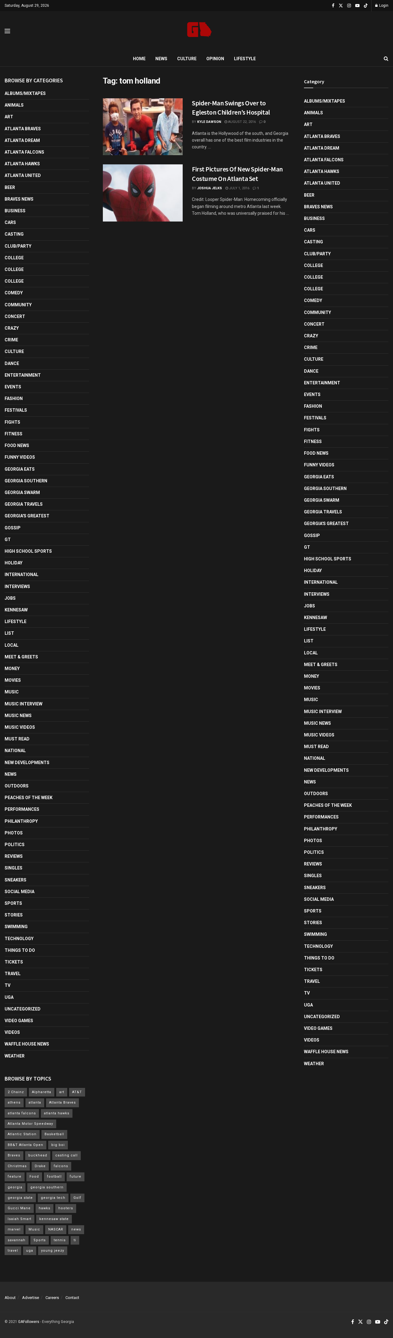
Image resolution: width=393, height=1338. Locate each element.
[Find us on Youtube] (357, 5)
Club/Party (18, 246)
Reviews (14, 856)
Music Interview (23, 703)
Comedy (14, 292)
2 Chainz (16, 1092)
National (15, 750)
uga (29, 1251)
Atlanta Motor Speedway (30, 1124)
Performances (22, 809)
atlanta (35, 1103)
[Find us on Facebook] (333, 5)
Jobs (10, 598)
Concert (15, 316)
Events (13, 386)
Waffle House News (27, 1044)
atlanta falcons (22, 1113)
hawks (44, 1208)
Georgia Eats (20, 469)
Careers (52, 1297)
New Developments (27, 762)
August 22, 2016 (241, 122)
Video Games (19, 1020)
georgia (15, 1187)
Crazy (12, 328)
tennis (60, 1240)
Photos (14, 832)
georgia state (20, 1198)
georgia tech (53, 1198)
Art (9, 116)
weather (15, 1056)
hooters (65, 1208)
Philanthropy (21, 821)
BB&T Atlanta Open (25, 1145)
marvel (14, 1229)
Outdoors (17, 785)
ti (75, 1240)
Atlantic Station (22, 1134)
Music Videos (20, 727)
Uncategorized (23, 1008)
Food (34, 1177)
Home (139, 58)
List (9, 633)
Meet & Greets (21, 656)
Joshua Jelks (209, 188)
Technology (19, 938)
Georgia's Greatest (27, 515)
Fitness (13, 433)
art (61, 1092)
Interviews (17, 586)
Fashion (14, 398)
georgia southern (47, 1187)
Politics (15, 844)
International (21, 574)
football (54, 1177)
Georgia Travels (24, 504)
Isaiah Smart (19, 1219)
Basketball (54, 1134)
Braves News (19, 199)
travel (13, 1251)
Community (18, 304)
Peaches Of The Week (29, 797)
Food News (17, 445)
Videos (12, 1032)
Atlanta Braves (23, 128)
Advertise (30, 1297)
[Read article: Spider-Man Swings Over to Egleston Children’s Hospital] (143, 126)
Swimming (16, 926)
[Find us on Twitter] (341, 5)
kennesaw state (54, 1219)
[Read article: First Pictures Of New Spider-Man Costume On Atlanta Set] (143, 193)
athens (14, 1103)
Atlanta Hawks (22, 163)
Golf (77, 1198)
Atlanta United (23, 175)
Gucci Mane (19, 1208)
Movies (13, 680)
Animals (14, 105)
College (14, 257)
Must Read (17, 738)
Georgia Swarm (22, 492)
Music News (18, 715)
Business (15, 210)
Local (11, 645)
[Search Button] (386, 58)
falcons (61, 1166)
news (76, 1229)
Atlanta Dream (22, 140)
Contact (72, 1297)
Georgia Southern (26, 480)
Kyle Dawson (209, 122)
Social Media (19, 891)
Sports (13, 903)
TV (7, 985)
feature (14, 1177)
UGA (9, 997)
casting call (66, 1155)
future (75, 1177)
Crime (11, 339)
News (161, 58)
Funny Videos (20, 457)
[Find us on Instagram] (349, 5)
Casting (14, 234)
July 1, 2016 (238, 188)
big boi (58, 1145)
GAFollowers (28, 1322)
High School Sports (28, 551)
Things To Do (20, 950)
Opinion (215, 58)
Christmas (17, 1166)
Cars (10, 222)
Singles (13, 867)
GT (8, 539)
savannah (16, 1240)
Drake (40, 1166)
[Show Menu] (7, 31)
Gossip (13, 527)
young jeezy (52, 1251)
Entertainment (23, 375)
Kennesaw (16, 609)
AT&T (77, 1092)
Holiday (13, 562)
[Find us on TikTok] (366, 5)
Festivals (16, 410)
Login (383, 5)
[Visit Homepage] (199, 31)
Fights (12, 422)
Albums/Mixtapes (25, 93)
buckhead (37, 1155)
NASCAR (55, 1229)
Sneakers (15, 879)
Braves (14, 1155)
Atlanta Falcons (24, 152)
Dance (12, 363)
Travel (13, 973)
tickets (14, 961)
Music (12, 691)
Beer (10, 187)
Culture (186, 58)
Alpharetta (41, 1092)
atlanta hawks (56, 1113)
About (10, 1297)
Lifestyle (245, 58)
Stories (14, 914)
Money (12, 668)
